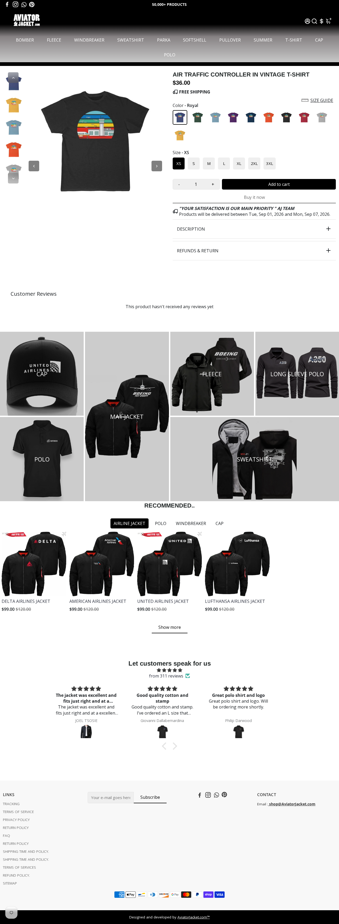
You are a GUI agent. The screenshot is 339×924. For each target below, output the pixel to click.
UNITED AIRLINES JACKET (163, 601)
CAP (319, 40)
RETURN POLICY (16, 827)
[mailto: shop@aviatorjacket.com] (268, 804)
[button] (254, 100)
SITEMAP (10, 883)
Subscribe (150, 797)
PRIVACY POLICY (16, 819)
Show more (169, 627)
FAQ (6, 835)
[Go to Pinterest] (31, 4)
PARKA (163, 40)
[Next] (13, 178)
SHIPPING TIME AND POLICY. (26, 851)
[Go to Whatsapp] (24, 4)
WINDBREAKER (89, 40)
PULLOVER (230, 40)
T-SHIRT (293, 40)
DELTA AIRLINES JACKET (26, 601)
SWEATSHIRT (130, 40)
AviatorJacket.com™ (193, 917)
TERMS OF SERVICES (19, 867)
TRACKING (11, 803)
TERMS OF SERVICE (18, 811)
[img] (169, 670)
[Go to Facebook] (7, 4)
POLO (169, 55)
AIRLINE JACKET (129, 523)
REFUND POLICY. (16, 875)
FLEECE (54, 40)
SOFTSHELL (194, 40)
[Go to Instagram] (15, 4)
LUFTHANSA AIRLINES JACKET (235, 601)
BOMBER (25, 40)
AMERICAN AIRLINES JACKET (97, 601)
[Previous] (13, 77)
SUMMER (263, 40)
